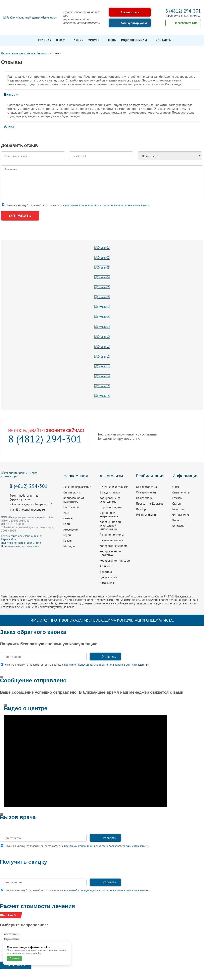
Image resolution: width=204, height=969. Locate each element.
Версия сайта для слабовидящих (21, 536)
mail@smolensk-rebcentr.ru (27, 509)
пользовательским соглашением (130, 205)
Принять (15, 958)
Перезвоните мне (185, 23)
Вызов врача (130, 12)
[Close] (1, 628)
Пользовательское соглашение (20, 546)
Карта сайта (8, 539)
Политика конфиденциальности (21, 542)
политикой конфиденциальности (86, 205)
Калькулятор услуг (134, 23)
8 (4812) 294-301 (183, 11)
